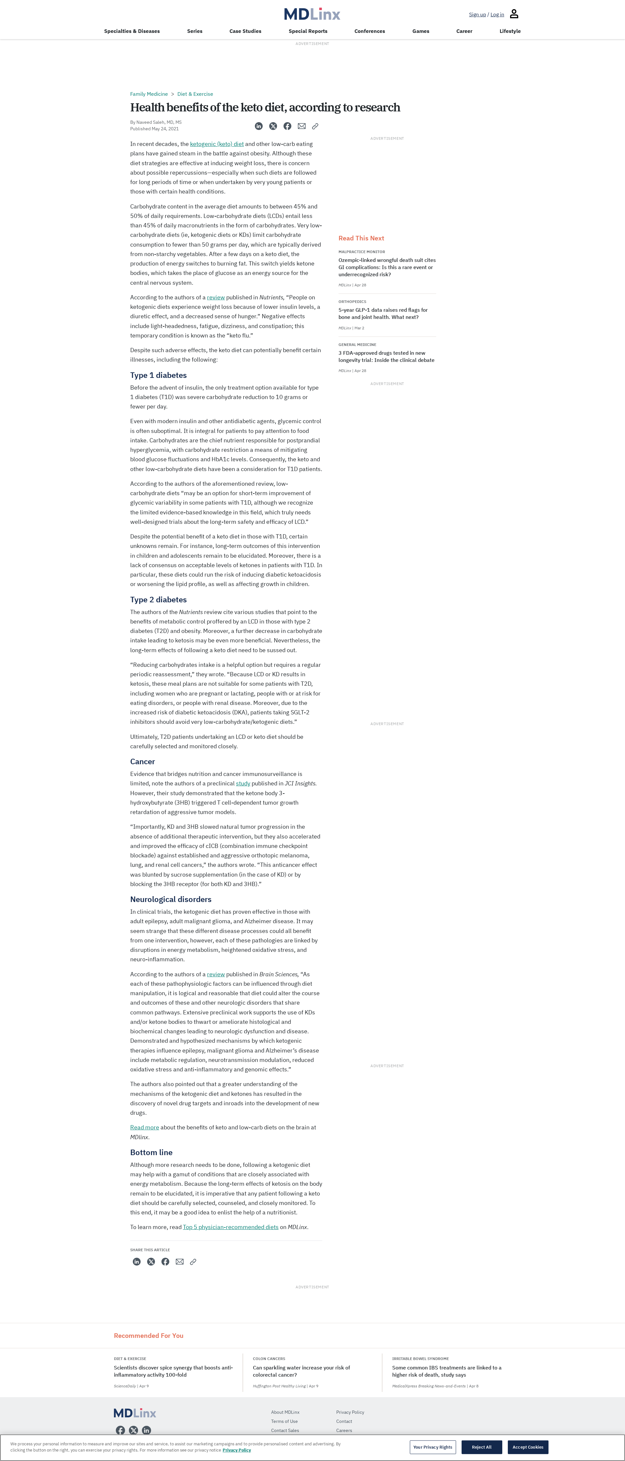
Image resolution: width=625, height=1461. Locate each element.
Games (420, 31)
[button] (315, 126)
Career (464, 31)
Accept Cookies (528, 1447)
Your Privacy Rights (432, 1447)
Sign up (477, 14)
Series (194, 31)
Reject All (482, 1447)
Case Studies (245, 31)
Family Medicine (149, 94)
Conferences (369, 31)
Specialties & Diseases (132, 31)
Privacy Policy (237, 1450)
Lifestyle (510, 31)
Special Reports (308, 31)
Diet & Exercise (195, 94)
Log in (497, 14)
